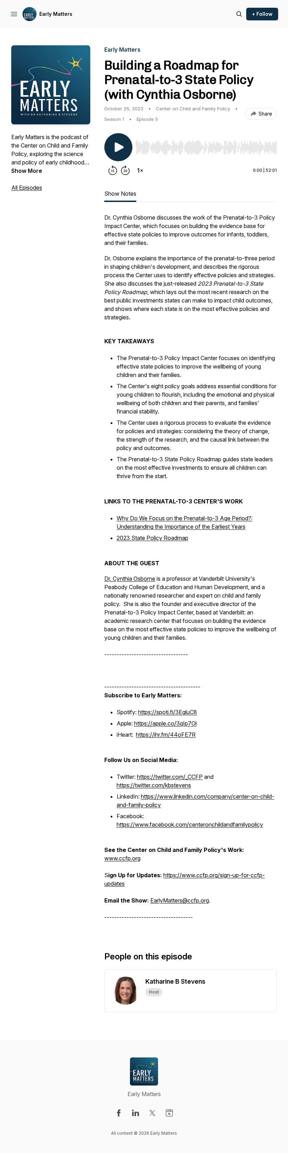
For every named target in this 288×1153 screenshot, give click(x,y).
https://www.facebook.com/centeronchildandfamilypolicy (190, 824)
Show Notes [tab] (120, 193)
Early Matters (55, 14)
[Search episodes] (239, 14)
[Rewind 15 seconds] (113, 170)
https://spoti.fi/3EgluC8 (167, 712)
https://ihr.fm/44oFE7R (166, 734)
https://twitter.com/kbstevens (154, 785)
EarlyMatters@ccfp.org (179, 900)
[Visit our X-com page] (152, 1112)
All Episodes (26, 187)
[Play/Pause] (118, 147)
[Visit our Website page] (169, 1112)
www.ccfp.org (122, 858)
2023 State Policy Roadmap (152, 537)
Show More (26, 170)
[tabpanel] (190, 571)
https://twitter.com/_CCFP (170, 776)
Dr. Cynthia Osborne (129, 578)
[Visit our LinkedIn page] (135, 1112)
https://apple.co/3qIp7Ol (165, 723)
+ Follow (262, 14)
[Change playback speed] (140, 170)
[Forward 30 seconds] (125, 170)
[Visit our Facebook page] (118, 1112)
